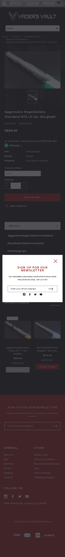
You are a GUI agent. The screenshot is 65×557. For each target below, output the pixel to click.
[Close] (55, 261)
